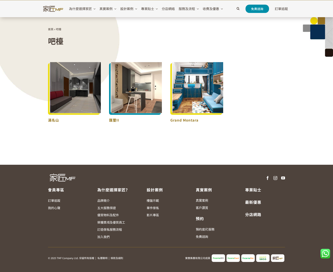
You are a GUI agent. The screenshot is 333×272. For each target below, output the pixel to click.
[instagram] (275, 178)
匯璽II (114, 119)
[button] (238, 8)
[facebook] (268, 178)
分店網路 (253, 214)
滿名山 (53, 119)
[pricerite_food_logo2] (233, 255)
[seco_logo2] (263, 255)
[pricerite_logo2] (218, 255)
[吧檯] (75, 87)
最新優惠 (253, 202)
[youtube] (283, 178)
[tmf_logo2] (277, 255)
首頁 (50, 29)
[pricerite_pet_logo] (248, 255)
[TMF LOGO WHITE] (62, 172)
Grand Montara (184, 119)
